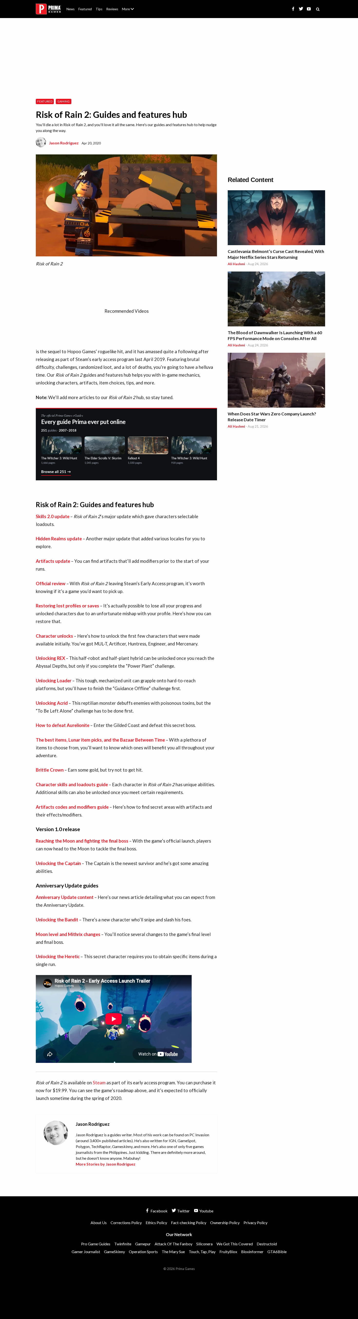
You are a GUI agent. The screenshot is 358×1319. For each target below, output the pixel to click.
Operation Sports (143, 1251)
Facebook (159, 1210)
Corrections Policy (126, 1222)
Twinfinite (122, 1243)
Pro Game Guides (95, 1243)
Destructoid (267, 1243)
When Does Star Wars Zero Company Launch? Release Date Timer (272, 416)
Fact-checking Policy (188, 1222)
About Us (129, 6)
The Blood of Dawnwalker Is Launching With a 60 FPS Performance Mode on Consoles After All (275, 335)
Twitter (183, 1210)
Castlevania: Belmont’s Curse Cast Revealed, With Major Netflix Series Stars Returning (276, 254)
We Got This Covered (235, 1243)
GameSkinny (114, 1251)
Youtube (205, 1210)
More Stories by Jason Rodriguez (105, 1164)
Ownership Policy (225, 1222)
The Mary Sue (173, 1251)
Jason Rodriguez (64, 143)
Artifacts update (53, 561)
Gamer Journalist (86, 1251)
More (131, 11)
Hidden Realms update (59, 538)
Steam (99, 1082)
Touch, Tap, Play (202, 1251)
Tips (99, 9)
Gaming (63, 101)
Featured (85, 9)
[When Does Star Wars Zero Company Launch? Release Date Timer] (276, 381)
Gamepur (143, 1243)
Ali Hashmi (236, 264)
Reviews (112, 9)
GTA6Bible (277, 1251)
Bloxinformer (252, 1251)
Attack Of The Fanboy (173, 1243)
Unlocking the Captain (58, 863)
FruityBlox (228, 1251)
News (70, 9)
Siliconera (204, 1243)
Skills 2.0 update (52, 516)
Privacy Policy (255, 1222)
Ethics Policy (156, 1222)
